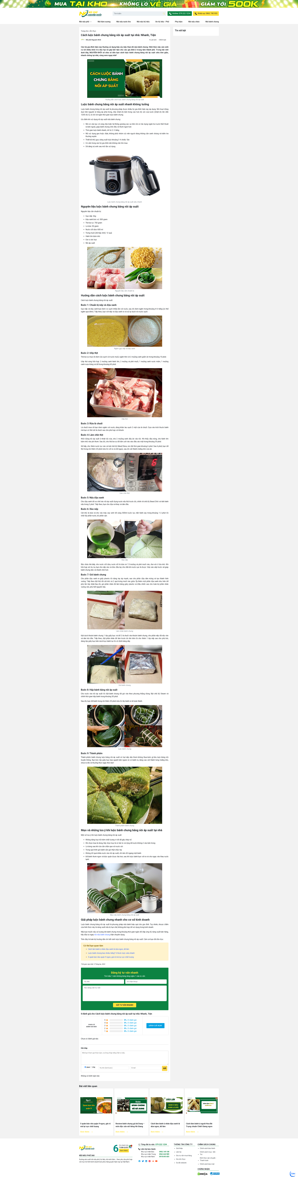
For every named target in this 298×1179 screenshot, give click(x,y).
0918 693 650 (164, 1157)
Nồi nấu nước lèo (123, 22)
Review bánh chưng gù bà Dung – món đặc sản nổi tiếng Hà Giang (130, 1125)
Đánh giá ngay (155, 1025)
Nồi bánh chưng (212, 22)
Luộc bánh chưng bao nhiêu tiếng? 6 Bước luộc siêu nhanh (111, 953)
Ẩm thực (93, 31)
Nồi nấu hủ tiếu (143, 22)
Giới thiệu (179, 1148)
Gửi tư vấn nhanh (124, 1005)
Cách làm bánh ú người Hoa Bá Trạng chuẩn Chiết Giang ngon (199, 1125)
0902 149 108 (164, 1152)
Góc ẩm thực (180, 1159)
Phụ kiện (178, 22)
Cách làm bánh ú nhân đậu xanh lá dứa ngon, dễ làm (108, 949)
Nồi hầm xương (104, 22)
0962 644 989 (164, 1154)
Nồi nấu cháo (194, 22)
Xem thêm (124, 1150)
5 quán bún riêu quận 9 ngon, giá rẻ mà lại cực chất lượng (111, 957)
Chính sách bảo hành (207, 1148)
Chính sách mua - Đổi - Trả (208, 1153)
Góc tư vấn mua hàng (184, 1155)
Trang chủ (84, 31)
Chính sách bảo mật (207, 1164)
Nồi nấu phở (84, 22)
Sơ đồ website (181, 1163)
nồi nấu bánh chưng (102, 935)
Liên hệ (178, 1152)
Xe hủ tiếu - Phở (162, 22)
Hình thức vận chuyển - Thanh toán (208, 1159)
